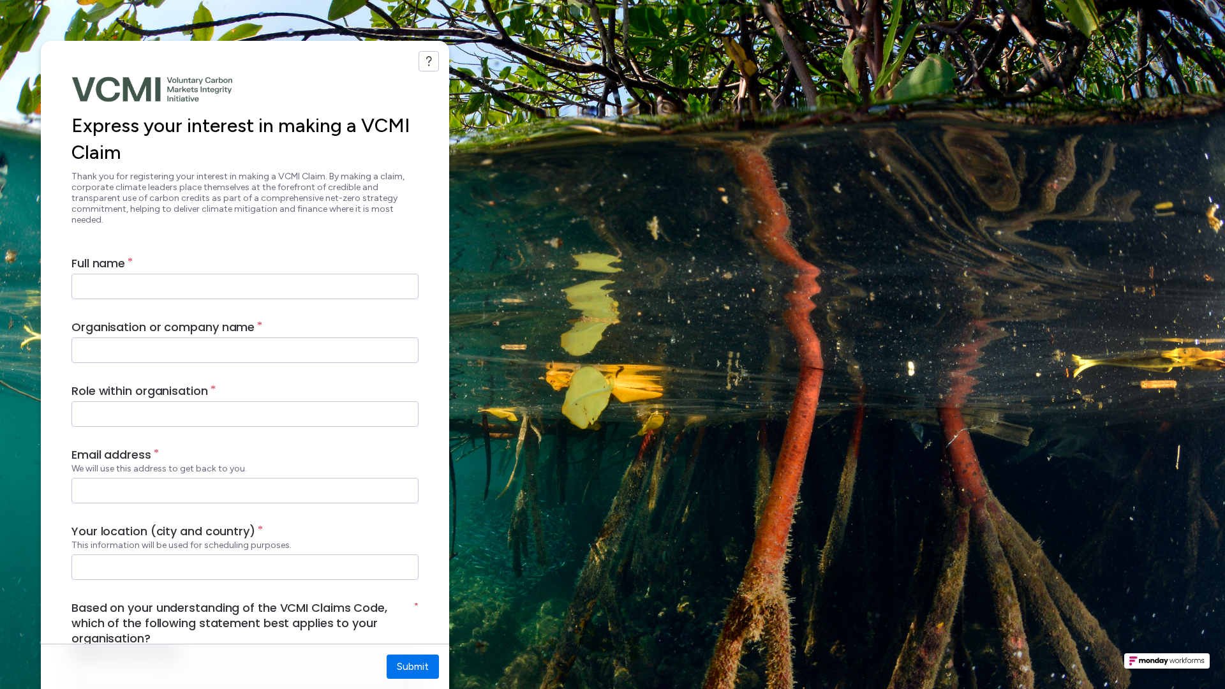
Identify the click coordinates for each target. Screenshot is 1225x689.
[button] (1167, 665)
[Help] (429, 61)
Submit (413, 666)
